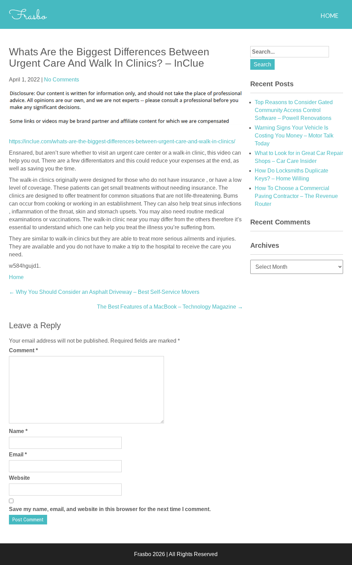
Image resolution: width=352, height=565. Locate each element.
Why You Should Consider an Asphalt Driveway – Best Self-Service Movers (104, 292)
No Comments (61, 79)
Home (329, 15)
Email (18, 454)
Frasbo (27, 16)
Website (19, 478)
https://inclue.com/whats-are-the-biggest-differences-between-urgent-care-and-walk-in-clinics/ (122, 141)
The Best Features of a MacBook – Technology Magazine (170, 307)
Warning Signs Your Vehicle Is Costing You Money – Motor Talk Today (294, 135)
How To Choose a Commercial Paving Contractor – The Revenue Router (296, 196)
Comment (23, 350)
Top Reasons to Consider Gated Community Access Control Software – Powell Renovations (294, 110)
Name (18, 431)
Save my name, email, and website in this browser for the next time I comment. (110, 509)
